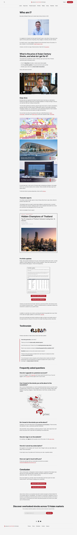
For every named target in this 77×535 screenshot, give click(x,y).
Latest (20, 5)
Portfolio (38, 5)
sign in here (51, 439)
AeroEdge (52, 114)
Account (27, 376)
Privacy (29, 526)
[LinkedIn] (38, 521)
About (56, 5)
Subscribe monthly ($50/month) (38, 295)
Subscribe (70, 2)
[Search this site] (4, 2)
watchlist (42, 314)
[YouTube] (40, 521)
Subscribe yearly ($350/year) (38, 299)
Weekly (43, 5)
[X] (36, 521)
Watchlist (52, 5)
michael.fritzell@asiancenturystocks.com (28, 462)
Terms (33, 526)
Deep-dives (25, 5)
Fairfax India (34, 114)
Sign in (64, 2)
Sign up (47, 526)
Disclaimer (38, 526)
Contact (43, 526)
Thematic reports (32, 5)
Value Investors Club (38, 44)
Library (47, 5)
